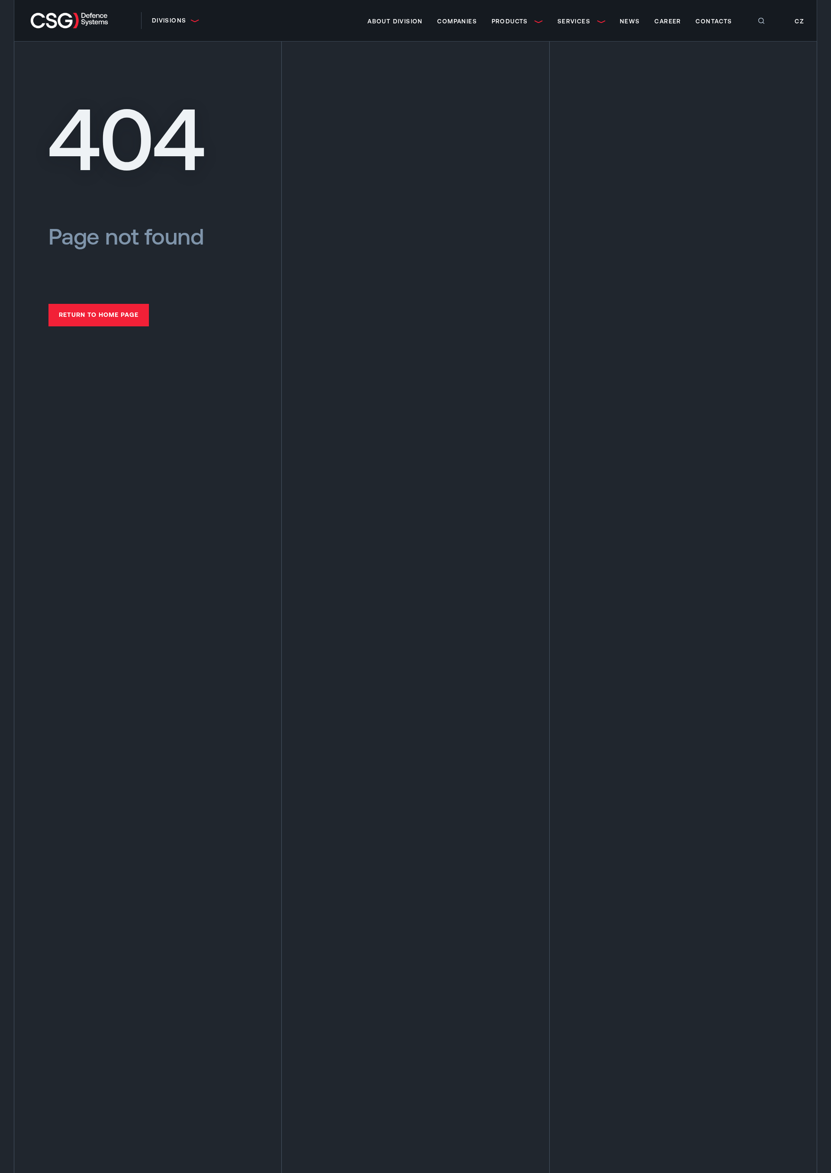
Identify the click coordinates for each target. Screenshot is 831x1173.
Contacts (714, 21)
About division (395, 21)
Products (510, 21)
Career (667, 21)
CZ (799, 21)
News (630, 21)
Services (573, 21)
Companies (457, 21)
